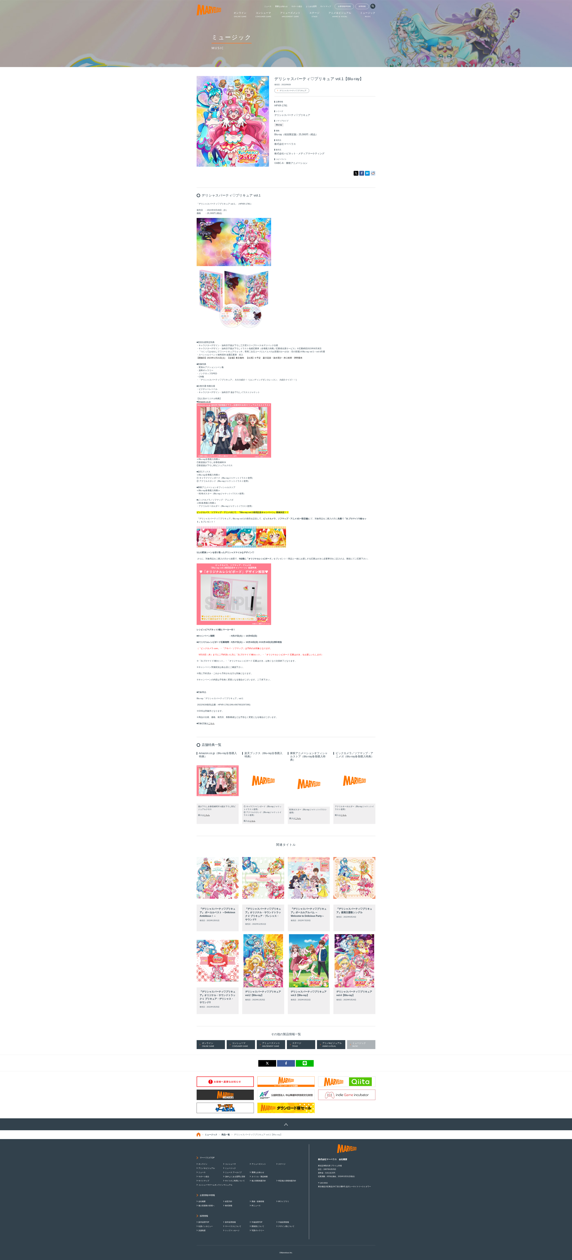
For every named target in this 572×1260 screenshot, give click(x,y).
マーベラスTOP (207, 1157)
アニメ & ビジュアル (206, 1168)
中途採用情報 (283, 1222)
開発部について (258, 1226)
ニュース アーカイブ (233, 1172)
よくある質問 (311, 6)
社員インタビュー (205, 1226)
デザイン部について (286, 1226)
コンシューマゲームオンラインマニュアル (215, 1185)
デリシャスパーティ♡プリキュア (293, 91)
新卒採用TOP (203, 1222)
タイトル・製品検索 (260, 1177)
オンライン (202, 1164)
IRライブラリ (283, 1201)
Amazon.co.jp (204, 401)
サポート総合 (296, 6)
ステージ (281, 1164)
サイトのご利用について (235, 1181)
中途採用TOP (257, 1222)
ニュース (267, 6)
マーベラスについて (233, 1226)
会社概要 (202, 1201)
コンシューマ (230, 1164)
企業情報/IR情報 (344, 6)
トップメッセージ (232, 1230)
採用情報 (362, 6)
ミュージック (211, 1134)
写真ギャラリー (258, 1230)
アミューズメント (259, 1164)
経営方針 (228, 1201)
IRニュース (256, 1206)
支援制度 (202, 1230)
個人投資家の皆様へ (206, 1206)
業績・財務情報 (258, 1201)
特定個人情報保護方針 (287, 1181)
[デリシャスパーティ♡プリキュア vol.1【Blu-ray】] (367, 173)
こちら (211, 723)
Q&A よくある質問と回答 (235, 1177)
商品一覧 (226, 1134)
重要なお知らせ (281, 6)
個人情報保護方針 (259, 1181)
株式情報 (228, 1206)
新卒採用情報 (230, 1222)
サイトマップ (325, 6)
